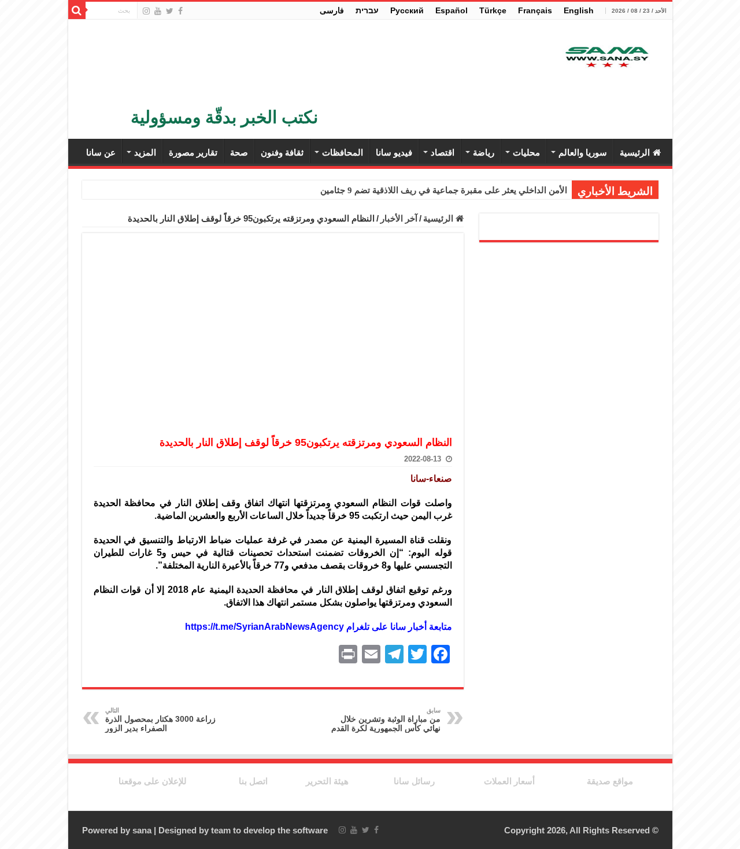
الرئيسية (635, 152)
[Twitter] (170, 11)
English (579, 10)
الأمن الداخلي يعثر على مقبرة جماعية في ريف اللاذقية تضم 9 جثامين (443, 190)
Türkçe (492, 10)
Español (451, 10)
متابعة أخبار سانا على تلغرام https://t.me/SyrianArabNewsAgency (318, 627)
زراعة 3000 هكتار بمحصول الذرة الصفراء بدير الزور (160, 720)
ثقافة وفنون (282, 152)
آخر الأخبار (398, 218)
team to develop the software (269, 830)
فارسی (332, 10)
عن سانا (101, 152)
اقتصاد (442, 152)
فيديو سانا (394, 152)
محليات (526, 152)
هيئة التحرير (327, 781)
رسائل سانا (414, 781)
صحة (239, 152)
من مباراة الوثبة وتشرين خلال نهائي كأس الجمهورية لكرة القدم (386, 720)
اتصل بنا (253, 781)
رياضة (483, 152)
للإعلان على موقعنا (153, 781)
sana (141, 830)
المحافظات (342, 152)
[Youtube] (157, 11)
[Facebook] (180, 11)
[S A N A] (606, 57)
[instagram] (146, 11)
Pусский (407, 10)
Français (535, 10)
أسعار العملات (509, 781)
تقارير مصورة (193, 152)
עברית (367, 10)
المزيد (145, 152)
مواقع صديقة (610, 781)
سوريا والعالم (582, 152)
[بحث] (77, 10)
